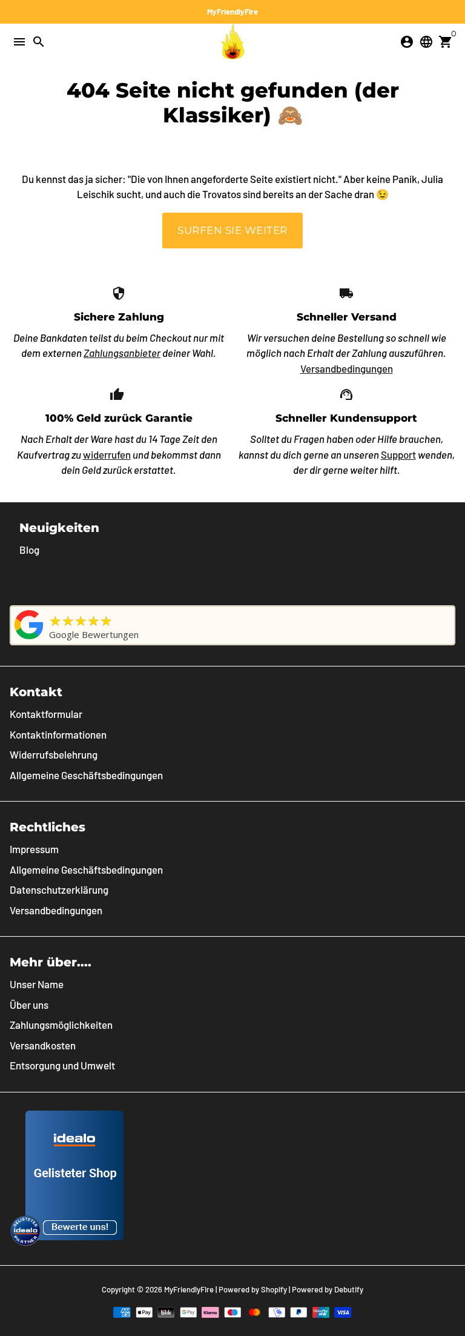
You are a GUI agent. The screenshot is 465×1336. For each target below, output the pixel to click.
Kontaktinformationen (58, 734)
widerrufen (107, 454)
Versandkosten (43, 1045)
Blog (29, 549)
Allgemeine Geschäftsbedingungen (86, 775)
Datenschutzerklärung (59, 889)
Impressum (34, 849)
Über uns (29, 1005)
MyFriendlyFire (189, 1289)
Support (398, 454)
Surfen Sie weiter (232, 230)
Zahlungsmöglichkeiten (61, 1025)
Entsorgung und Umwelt (62, 1065)
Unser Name (37, 984)
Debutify (348, 1289)
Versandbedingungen (346, 368)
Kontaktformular (46, 714)
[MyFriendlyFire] (29, 639)
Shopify (274, 1289)
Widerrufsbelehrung (53, 754)
